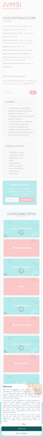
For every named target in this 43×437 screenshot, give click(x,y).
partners (15, 389)
